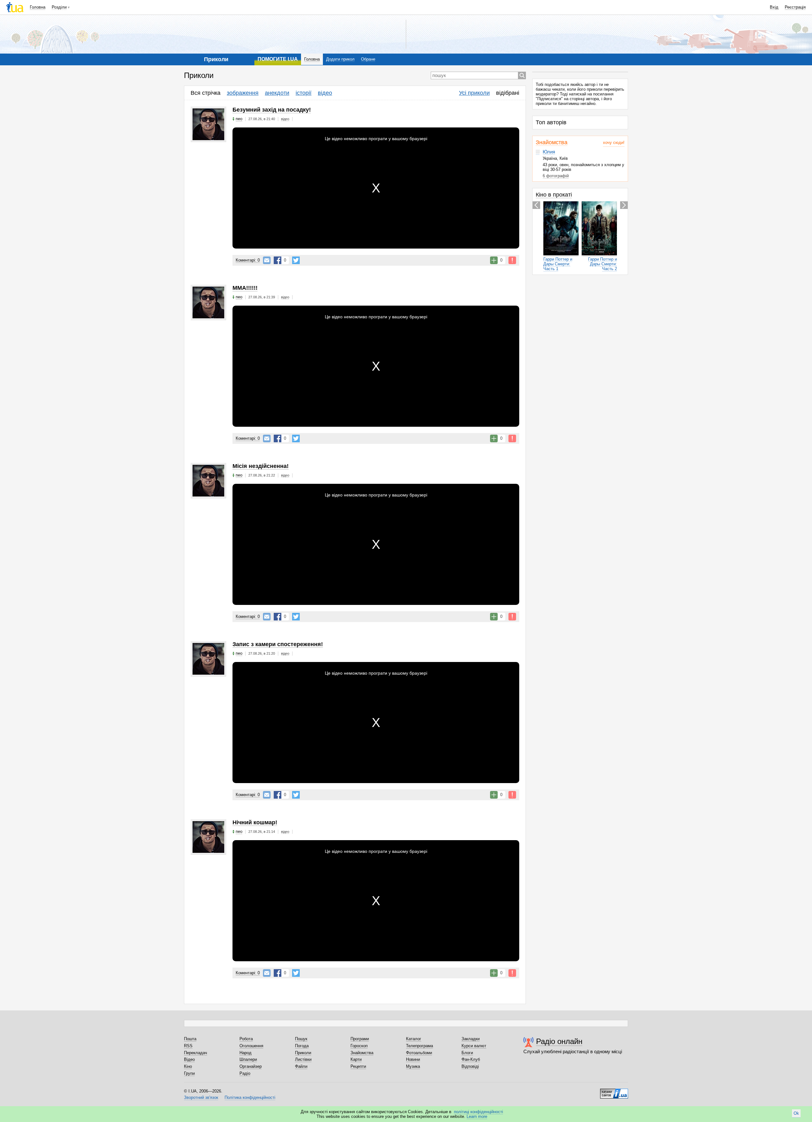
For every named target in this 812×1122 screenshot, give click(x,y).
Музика (413, 1066)
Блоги (467, 1052)
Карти (356, 1059)
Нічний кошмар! (254, 822)
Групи (189, 1073)
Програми (359, 1038)
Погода (302, 1045)
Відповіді (470, 1066)
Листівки (303, 1059)
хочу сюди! (614, 142)
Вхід (774, 7)
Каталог (413, 1038)
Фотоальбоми (419, 1052)
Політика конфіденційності (250, 1097)
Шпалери (248, 1059)
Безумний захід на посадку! (271, 110)
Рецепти (358, 1066)
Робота (246, 1038)
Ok (796, 1113)
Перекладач (195, 1052)
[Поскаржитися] (512, 260)
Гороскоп (359, 1045)
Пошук (301, 1038)
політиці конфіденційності (478, 1111)
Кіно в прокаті (554, 194)
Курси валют (474, 1045)
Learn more (477, 1116)
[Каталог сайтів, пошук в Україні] (614, 1091)
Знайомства (551, 142)
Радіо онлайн (559, 1041)
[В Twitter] (296, 260)
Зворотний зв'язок (201, 1097)
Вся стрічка (205, 93)
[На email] (267, 260)
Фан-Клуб (471, 1059)
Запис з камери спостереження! (277, 644)
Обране (368, 59)
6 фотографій (556, 175)
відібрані (507, 93)
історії (303, 93)
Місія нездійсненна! (260, 466)
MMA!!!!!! (245, 288)
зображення (243, 93)
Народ (245, 1052)
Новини (413, 1059)
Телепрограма (419, 1045)
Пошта (190, 1038)
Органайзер (250, 1066)
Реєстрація (795, 7)
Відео (189, 1059)
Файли (301, 1066)
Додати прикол (340, 59)
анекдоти (277, 93)
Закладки (471, 1038)
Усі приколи (474, 93)
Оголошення (251, 1045)
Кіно (188, 1066)
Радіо (244, 1073)
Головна (37, 7)
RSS (188, 1045)
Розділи (59, 7)
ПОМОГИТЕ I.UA (278, 59)
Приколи (303, 1052)
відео (325, 93)
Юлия (549, 151)
